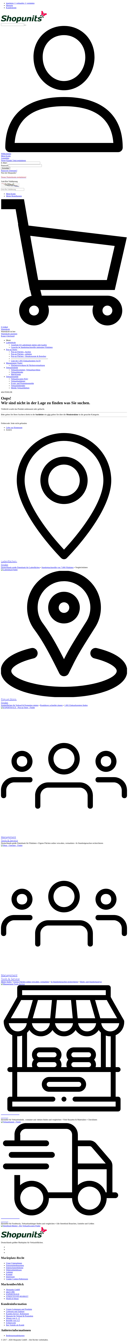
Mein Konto (11, 194)
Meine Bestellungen (14, 196)
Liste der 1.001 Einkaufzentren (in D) (26, 361)
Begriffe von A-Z (13, 1320)
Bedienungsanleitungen (15, 1335)
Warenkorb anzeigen (9, 334)
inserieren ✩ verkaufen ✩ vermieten (20, 3)
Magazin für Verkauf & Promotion (19, 1316)
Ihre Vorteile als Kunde (15, 1325)
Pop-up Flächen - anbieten (21, 354)
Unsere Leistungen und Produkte (19, 1309)
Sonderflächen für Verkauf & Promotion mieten (19, 705)
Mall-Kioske (16, 374)
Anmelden (5, 168)
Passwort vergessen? (9, 171)
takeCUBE (10, 1292)
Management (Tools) (14, 363)
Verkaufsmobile (12, 377)
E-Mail (3, 163)
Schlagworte (11, 1323)
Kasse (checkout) (8, 336)
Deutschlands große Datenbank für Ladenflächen (20, 567)
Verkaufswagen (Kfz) (19, 379)
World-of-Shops (12, 1299)
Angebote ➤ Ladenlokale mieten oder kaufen (29, 345)
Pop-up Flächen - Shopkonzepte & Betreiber (28, 356)
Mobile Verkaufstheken (20, 388)
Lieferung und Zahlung (15, 1311)
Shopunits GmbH (13, 1290)
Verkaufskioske (17, 372)
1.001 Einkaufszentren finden (76, 705)
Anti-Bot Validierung (9, 181)
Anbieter (9, 1272)
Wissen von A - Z (13, 1318)
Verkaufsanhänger (18, 381)
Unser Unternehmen (14, 1263)
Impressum (10, 1277)
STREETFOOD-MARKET (17, 1296)
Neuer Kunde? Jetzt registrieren (13, 160)
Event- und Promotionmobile (22, 383)
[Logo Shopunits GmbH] (24, 22)
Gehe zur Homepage (14, 428)
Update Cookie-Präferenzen (17, 1279)
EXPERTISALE (12, 1294)
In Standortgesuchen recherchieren (64, 982)
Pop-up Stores (11, 349)
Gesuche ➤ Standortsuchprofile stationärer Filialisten (32, 347)
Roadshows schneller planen (51, 705)
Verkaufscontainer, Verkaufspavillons (25, 370)
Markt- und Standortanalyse (91, 982)
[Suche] (25, 25)
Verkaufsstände (12, 368)
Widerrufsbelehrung (14, 1270)
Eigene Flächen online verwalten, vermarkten (31, 982)
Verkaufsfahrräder (18, 386)
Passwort (4, 165)
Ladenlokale (11, 342)
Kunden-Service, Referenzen (17, 1314)
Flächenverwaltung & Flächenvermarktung (28, 365)
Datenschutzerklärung (14, 1268)
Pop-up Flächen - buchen (21, 352)
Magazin (9, 5)
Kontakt (9, 1274)
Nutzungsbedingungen (15, 1265)
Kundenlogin (11, 8)
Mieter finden (6, 982)
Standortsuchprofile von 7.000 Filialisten (58, 567)
